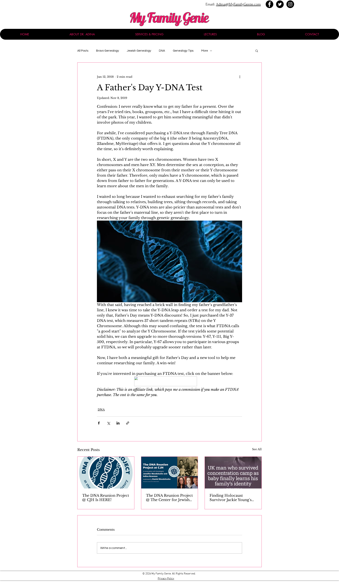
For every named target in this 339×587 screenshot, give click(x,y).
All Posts (82, 50)
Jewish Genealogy (139, 50)
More (204, 50)
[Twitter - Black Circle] (280, 4)
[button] (257, 50)
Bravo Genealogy (107, 50)
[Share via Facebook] (99, 423)
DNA (162, 50)
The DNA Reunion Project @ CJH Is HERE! (105, 497)
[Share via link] (127, 423)
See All (257, 449)
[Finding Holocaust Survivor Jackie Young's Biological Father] (233, 472)
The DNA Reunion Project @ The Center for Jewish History (169, 497)
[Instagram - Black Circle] (290, 4)
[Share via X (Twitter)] (108, 423)
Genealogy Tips (183, 50)
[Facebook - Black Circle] (269, 4)
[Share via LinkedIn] (118, 423)
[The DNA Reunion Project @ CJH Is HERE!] (105, 472)
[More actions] (239, 76)
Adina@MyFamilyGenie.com (238, 4)
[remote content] (169, 381)
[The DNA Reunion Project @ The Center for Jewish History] (169, 472)
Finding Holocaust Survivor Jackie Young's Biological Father (231, 497)
